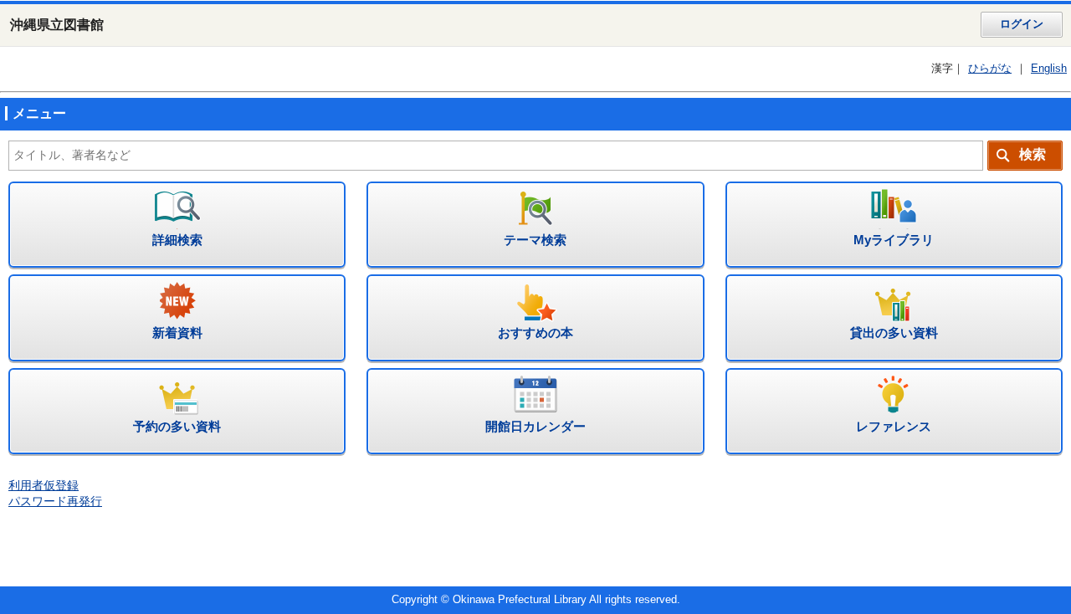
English (1049, 68)
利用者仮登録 (43, 485)
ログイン (1021, 24)
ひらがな (990, 68)
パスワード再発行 (55, 501)
